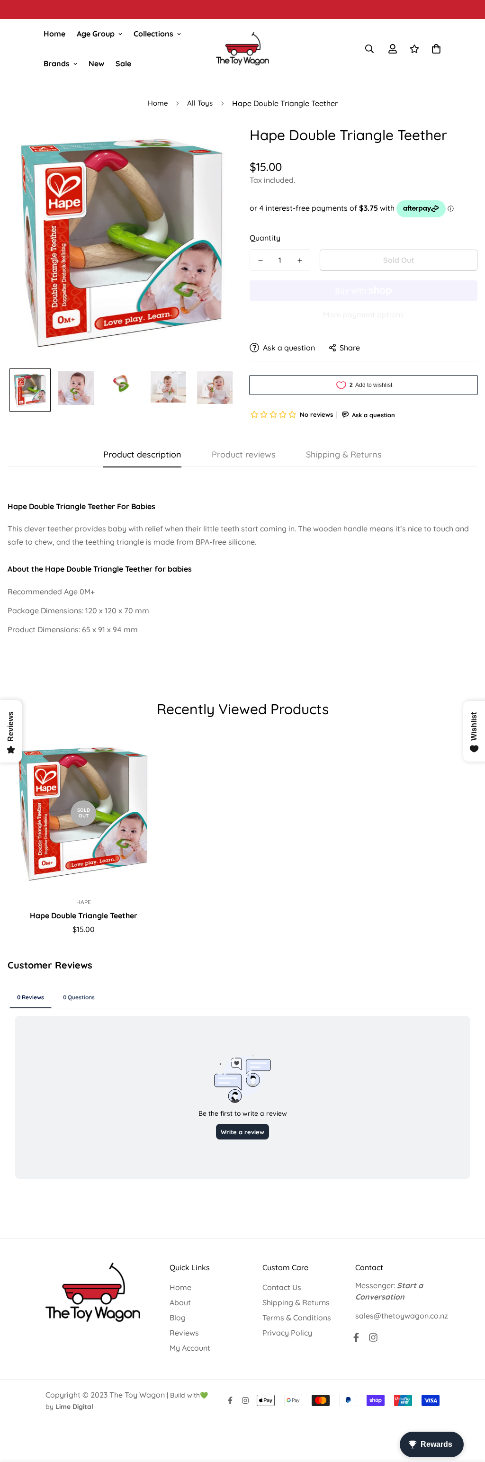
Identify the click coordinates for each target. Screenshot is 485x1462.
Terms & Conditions (296, 1317)
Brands (57, 63)
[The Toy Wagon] (242, 48)
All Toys (200, 103)
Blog (178, 1317)
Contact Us (281, 1287)
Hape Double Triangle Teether (83, 915)
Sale (123, 63)
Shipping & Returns (296, 1302)
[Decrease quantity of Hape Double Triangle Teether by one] (260, 260)
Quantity (265, 237)
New (96, 63)
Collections (153, 33)
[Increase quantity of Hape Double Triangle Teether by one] (299, 260)
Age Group (96, 33)
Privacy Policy (287, 1332)
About (180, 1302)
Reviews (184, 1332)
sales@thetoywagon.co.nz (401, 1315)
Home (54, 33)
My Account (190, 1348)
